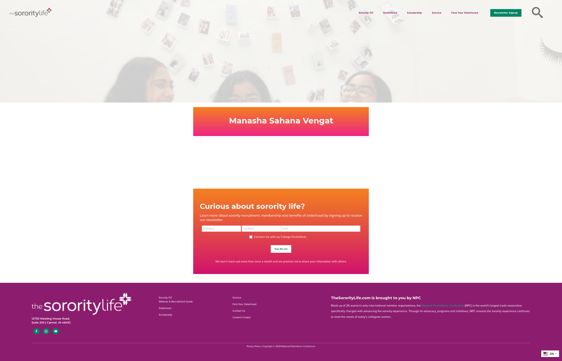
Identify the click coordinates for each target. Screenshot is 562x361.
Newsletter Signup (506, 12)
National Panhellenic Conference (443, 305)
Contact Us (239, 310)
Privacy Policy (254, 346)
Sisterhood (390, 12)
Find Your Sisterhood (464, 12)
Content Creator (242, 317)
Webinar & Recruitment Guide (176, 301)
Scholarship (414, 12)
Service (436, 12)
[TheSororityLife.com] (30, 16)
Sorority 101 (366, 12)
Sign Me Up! (281, 249)
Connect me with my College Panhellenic (280, 236)
